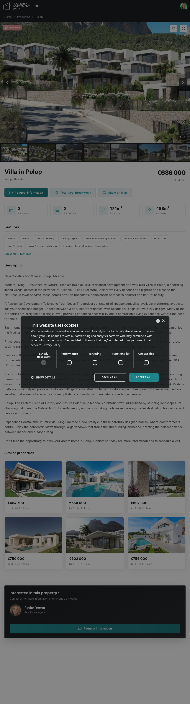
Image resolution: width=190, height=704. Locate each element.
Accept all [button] (144, 377)
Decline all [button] (110, 377)
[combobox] (158, 321)
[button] (43, 377)
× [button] (163, 320)
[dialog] (95, 352)
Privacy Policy (51, 345)
